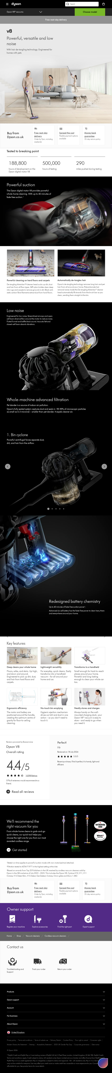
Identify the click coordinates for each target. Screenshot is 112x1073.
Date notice (95, 1045)
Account (10, 1008)
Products (10, 992)
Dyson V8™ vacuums (15, 12)
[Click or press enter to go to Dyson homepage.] (16, 5)
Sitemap (32, 1045)
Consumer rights (95, 1040)
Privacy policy (11, 1040)
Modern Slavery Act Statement (17, 1045)
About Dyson (12, 1024)
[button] (16, 1032)
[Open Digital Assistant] (103, 1063)
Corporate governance (81, 1045)
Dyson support (13, 1000)
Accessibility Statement (44, 1045)
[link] (20, 792)
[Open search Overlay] (82, 4)
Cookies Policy (68, 1040)
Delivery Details (55, 1040)
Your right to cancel (81, 1040)
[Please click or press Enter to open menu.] (7, 4)
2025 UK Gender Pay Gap (63, 1045)
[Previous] (8, 467)
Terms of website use (41, 1040)
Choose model (90, 12)
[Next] (104, 467)
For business (12, 1016)
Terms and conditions (25, 1040)
